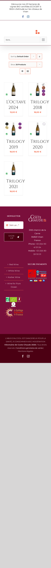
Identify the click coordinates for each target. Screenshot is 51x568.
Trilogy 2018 (39, 105)
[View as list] (27, 71)
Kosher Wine (14, 277)
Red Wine (13, 264)
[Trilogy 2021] (13, 163)
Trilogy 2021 (15, 184)
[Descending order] (39, 56)
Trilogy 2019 (15, 144)
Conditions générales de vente (29, 348)
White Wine (14, 271)
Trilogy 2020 (39, 144)
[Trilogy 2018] (37, 84)
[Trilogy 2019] (13, 123)
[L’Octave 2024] (13, 84)
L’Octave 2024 (16, 105)
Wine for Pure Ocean (14, 285)
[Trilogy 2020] (37, 123)
